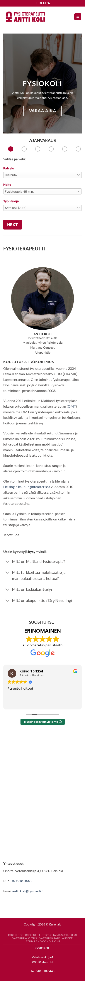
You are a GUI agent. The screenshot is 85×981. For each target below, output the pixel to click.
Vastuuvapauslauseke (56, 938)
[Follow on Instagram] (40, 3)
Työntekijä (11, 201)
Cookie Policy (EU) (22, 935)
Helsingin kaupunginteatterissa (26, 487)
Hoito (7, 184)
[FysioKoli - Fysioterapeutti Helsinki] (25, 16)
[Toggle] (7, 562)
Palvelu (8, 168)
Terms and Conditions (43, 941)
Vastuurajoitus (24, 938)
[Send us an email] (44, 3)
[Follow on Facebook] (36, 3)
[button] (77, 16)
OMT (72, 406)
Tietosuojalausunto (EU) (58, 935)
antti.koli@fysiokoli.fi (28, 891)
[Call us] (49, 3)
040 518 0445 (21, 881)
